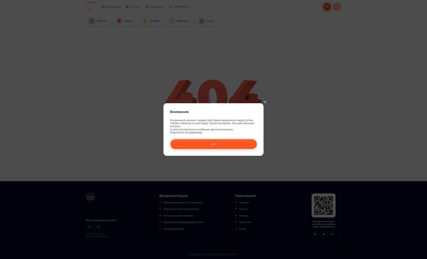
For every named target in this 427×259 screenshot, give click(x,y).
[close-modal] (265, 102)
